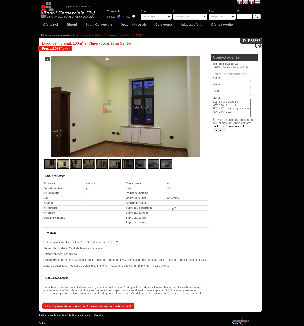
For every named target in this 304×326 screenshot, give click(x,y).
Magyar (257, 2)
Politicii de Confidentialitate (229, 126)
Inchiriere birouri (65, 35)
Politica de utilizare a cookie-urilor (86, 315)
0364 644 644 (230, 64)
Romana (239, 2)
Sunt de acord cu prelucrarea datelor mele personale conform (233, 123)
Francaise (251, 2)
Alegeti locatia (183, 16)
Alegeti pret (217, 16)
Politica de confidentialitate (53, 315)
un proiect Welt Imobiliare (78, 6)
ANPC (42, 323)
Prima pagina (48, 35)
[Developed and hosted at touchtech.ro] (240, 317)
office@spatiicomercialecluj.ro (236, 67)
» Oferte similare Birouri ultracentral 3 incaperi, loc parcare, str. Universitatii (88, 306)
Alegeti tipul (149, 16)
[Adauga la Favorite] (260, 45)
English (245, 2)
